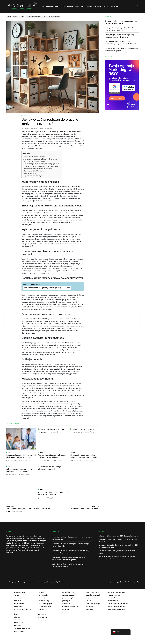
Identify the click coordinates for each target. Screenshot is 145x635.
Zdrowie (89, 6)
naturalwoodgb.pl (68, 595)
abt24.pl (17, 617)
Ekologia (97, 6)
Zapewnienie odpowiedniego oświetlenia (38, 168)
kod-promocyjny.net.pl (46, 604)
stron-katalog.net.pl (92, 592)
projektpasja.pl (67, 598)
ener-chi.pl (42, 592)
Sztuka (105, 6)
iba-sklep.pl (66, 609)
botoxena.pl (43, 609)
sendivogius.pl (67, 604)
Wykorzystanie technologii (33, 176)
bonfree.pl (17, 601)
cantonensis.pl (43, 614)
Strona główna (47, 6)
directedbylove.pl (20, 604)
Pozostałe (114, 6)
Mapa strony (119, 582)
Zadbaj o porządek (30, 173)
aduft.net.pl (18, 598)
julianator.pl (43, 598)
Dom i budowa (67, 6)
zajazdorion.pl (19, 620)
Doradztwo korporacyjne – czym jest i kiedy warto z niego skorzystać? (21, 456)
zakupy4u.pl (18, 623)
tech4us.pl (18, 606)
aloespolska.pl (19, 631)
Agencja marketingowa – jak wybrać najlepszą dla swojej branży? (52, 456)
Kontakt (136, 582)
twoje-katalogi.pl (91, 598)
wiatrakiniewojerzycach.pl (116, 606)
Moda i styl (79, 6)
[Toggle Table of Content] (57, 153)
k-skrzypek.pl (90, 606)
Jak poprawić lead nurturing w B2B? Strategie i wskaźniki (118, 536)
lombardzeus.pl (113, 601)
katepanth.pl (90, 609)
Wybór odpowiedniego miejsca (34, 156)
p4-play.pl (17, 626)
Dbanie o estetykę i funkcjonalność (35, 171)
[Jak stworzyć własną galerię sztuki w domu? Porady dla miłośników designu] (2, 317)
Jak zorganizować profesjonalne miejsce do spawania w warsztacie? (84, 456)
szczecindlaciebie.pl (93, 595)
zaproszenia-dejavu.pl (22, 628)
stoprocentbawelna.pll (70, 606)
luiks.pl (16, 614)
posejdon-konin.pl (114, 595)
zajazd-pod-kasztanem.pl (116, 592)
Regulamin (128, 582)
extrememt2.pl (44, 595)
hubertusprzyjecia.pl (93, 604)
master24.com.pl (68, 592)
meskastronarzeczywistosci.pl (118, 604)
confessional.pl (44, 601)
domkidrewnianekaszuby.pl (117, 609)
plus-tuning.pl (42, 620)
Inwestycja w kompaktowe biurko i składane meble (41, 159)
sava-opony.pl (42, 617)
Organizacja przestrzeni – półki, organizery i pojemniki (42, 164)
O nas (112, 582)
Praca (57, 6)
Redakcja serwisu (47, 128)
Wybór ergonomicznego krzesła (34, 161)
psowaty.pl (66, 601)
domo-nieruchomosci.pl (22, 609)
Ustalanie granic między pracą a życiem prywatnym (41, 166)
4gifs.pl (17, 595)
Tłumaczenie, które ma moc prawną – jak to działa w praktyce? (53, 493)
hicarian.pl (89, 601)
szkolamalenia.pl (113, 598)
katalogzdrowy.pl (45, 606)
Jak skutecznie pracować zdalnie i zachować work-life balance (19, 470)
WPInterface (62, 582)
